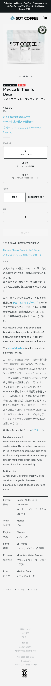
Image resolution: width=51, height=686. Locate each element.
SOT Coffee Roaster (29, 665)
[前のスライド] (19, 76)
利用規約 (25, 643)
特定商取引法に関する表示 (25, 651)
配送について (25, 629)
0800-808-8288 (27, 657)
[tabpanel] (25, 47)
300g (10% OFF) (36, 197)
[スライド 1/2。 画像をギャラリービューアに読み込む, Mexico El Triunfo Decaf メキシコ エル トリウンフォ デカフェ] (24, 76)
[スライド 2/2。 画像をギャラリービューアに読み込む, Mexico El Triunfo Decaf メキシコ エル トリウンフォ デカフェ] (27, 76)
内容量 (5, 189)
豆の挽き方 (7, 143)
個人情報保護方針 (25, 647)
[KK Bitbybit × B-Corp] (24, 673)
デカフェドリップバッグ (25, 302)
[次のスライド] (31, 76)
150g (14, 197)
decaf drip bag (16, 348)
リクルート (25, 637)
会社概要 (25, 633)
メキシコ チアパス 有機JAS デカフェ (22, 254)
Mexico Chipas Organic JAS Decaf (21, 250)
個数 (5, 209)
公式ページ (37, 430)
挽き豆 (25, 164)
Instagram (26, 661)
